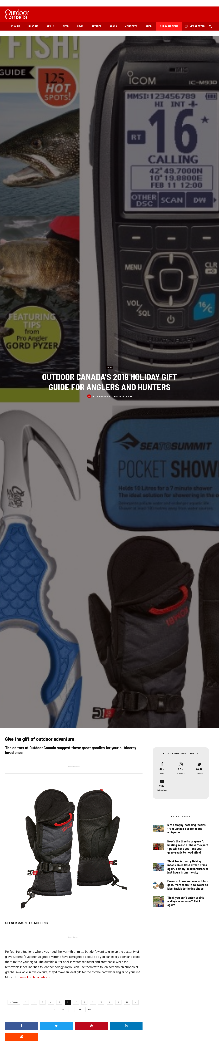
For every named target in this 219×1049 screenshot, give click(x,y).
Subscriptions (169, 26)
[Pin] (91, 1026)
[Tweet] (56, 1026)
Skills (51, 26)
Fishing (15, 26)
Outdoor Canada (101, 396)
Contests (131, 26)
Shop (149, 26)
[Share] (21, 1026)
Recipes (96, 26)
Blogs (113, 26)
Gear (66, 26)
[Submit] (21, 1037)
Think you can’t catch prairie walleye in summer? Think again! (185, 901)
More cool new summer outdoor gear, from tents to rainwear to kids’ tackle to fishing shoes (188, 884)
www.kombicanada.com (36, 977)
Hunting (33, 26)
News (80, 26)
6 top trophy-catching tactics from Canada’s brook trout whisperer (186, 828)
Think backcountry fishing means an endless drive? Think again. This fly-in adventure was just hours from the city (188, 867)
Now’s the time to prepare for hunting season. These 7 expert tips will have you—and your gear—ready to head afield (187, 847)
